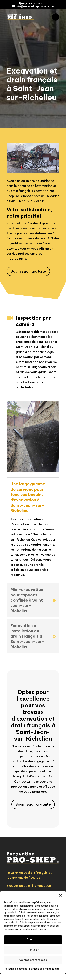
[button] (60, 895)
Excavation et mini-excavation (29, 886)
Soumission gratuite (28, 271)
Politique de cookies (16, 968)
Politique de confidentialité (44, 968)
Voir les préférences (33, 960)
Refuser (33, 949)
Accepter (33, 939)
